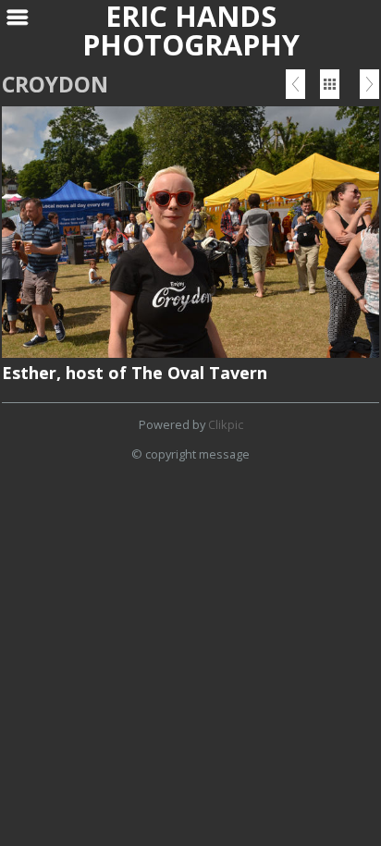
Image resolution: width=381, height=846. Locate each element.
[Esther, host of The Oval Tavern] (190, 231)
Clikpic (225, 424)
